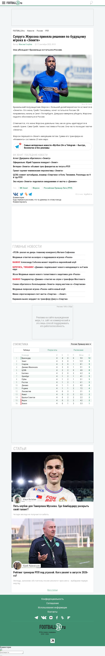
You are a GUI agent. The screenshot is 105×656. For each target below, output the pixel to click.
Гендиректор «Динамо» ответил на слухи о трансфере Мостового (53, 279)
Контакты (52, 611)
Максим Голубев (25, 44)
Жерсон (36, 188)
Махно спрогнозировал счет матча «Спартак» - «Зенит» (39, 294)
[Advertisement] (52, 17)
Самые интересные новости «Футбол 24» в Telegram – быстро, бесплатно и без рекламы (55, 146)
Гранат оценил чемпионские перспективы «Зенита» (38, 170)
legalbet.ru (88, 194)
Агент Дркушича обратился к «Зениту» (32, 158)
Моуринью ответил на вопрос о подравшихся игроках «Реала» (43, 257)
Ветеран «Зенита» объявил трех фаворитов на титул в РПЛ (41, 166)
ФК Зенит (24, 188)
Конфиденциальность (52, 598)
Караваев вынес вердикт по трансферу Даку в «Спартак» (40, 299)
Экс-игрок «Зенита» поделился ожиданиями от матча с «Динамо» (45, 181)
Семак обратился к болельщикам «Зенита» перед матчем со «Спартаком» (49, 284)
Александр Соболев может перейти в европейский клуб (48, 262)
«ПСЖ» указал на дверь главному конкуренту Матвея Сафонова (44, 252)
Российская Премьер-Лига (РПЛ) (58, 188)
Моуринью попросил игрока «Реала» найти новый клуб (39, 289)
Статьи (19, 448)
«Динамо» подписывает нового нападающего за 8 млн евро (50, 268)
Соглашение (52, 603)
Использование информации (52, 607)
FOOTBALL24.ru (14, 3)
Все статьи (52, 590)
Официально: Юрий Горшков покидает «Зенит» (35, 162)
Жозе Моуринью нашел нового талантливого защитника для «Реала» (46, 274)
